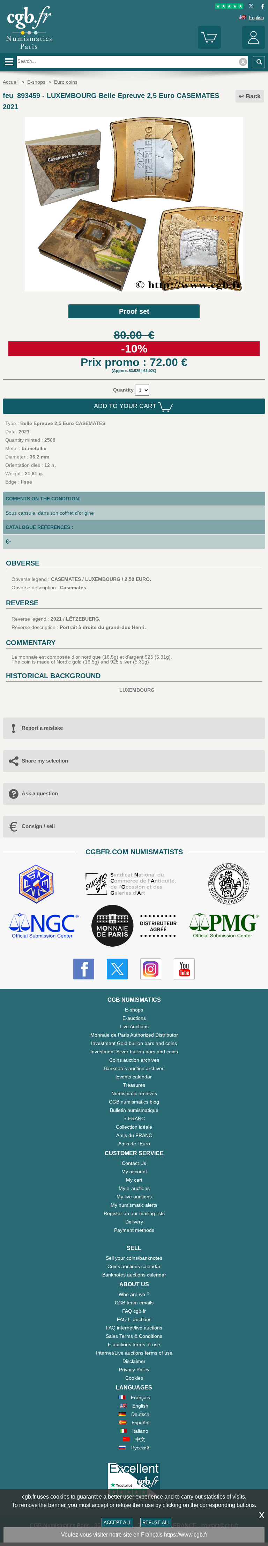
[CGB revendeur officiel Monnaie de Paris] (134, 926)
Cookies (134, 1378)
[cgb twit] (250, 7)
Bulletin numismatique (134, 1110)
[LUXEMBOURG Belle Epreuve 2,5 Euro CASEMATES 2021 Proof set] (134, 290)
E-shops (134, 1010)
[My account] (253, 47)
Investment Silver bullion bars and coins (134, 1051)
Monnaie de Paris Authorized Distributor (134, 1035)
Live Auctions (134, 1026)
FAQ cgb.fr (134, 1311)
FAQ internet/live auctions (134, 1328)
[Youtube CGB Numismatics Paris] (184, 968)
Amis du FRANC (134, 1135)
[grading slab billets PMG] (224, 926)
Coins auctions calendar (134, 1266)
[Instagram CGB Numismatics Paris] (150, 968)
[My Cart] (209, 47)
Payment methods (134, 1230)
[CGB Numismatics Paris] (29, 50)
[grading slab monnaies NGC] (44, 926)
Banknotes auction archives (134, 1068)
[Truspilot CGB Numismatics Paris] (229, 7)
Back (253, 96)
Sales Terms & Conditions (134, 1336)
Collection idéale (134, 1127)
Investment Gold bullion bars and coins (134, 1043)
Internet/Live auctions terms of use (134, 1353)
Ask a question (40, 793)
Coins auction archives (134, 1060)
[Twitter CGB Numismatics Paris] (117, 968)
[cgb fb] (260, 7)
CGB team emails (134, 1302)
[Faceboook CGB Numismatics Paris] (83, 968)
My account (134, 1171)
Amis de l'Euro (134, 1143)
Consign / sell (38, 826)
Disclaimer (134, 1361)
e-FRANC (134, 1118)
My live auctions (134, 1196)
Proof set (134, 311)
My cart (134, 1180)
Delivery (134, 1222)
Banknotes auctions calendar (134, 1275)
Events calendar (134, 1076)
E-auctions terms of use (134, 1344)
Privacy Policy (134, 1369)
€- (8, 541)
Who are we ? (134, 1294)
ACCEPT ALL (117, 1522)
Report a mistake (42, 728)
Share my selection (45, 761)
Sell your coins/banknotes (134, 1258)
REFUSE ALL (156, 1522)
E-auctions (134, 1018)
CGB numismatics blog (134, 1102)
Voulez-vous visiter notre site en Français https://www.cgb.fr (134, 1535)
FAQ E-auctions (134, 1319)
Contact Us (134, 1163)
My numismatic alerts (134, 1205)
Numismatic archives (134, 1093)
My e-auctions (134, 1188)
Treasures (134, 1085)
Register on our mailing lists (134, 1213)
